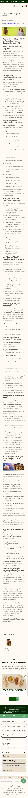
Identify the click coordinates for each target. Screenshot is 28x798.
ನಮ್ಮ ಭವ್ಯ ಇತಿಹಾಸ (6, 739)
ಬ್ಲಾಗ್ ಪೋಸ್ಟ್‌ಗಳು (6, 743)
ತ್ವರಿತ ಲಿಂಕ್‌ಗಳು (14, 752)
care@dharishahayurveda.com (14, 790)
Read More (5, 693)
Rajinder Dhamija (12, 23)
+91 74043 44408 (17, 788)
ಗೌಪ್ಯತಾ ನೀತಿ (6, 756)
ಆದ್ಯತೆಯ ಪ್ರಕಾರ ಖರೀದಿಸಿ (13, 722)
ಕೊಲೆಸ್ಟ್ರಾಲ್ (5, 62)
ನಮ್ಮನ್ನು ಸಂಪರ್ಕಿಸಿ (7, 770)
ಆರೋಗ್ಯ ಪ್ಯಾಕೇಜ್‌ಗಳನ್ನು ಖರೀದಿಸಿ (9, 735)
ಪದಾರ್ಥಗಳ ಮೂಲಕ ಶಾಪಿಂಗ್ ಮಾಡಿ (13, 726)
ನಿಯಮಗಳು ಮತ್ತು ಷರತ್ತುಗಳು (10, 760)
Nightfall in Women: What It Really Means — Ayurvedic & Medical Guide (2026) (14, 690)
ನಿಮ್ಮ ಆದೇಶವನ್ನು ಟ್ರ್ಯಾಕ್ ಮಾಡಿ (9, 748)
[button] (3, 6)
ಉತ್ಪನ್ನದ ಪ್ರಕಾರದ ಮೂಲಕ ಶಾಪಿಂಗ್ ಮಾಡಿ (13, 730)
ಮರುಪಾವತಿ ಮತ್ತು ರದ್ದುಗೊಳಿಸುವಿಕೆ (11, 765)
